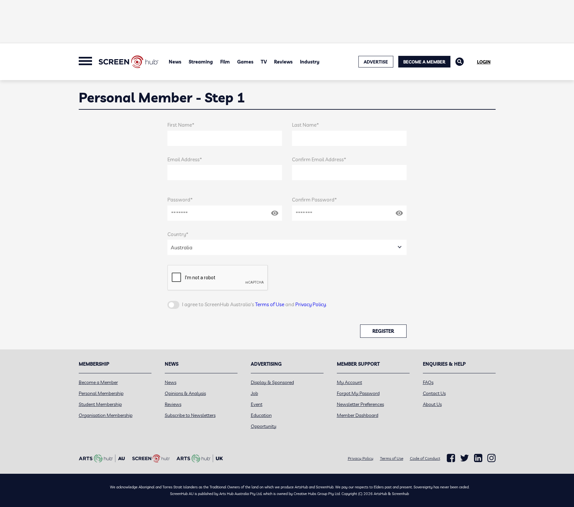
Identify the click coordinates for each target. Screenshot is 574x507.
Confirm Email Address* (319, 159)
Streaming (201, 62)
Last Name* (305, 125)
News (175, 62)
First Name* (180, 125)
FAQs (428, 382)
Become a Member (424, 61)
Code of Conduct (425, 458)
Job (254, 393)
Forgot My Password (358, 393)
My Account (349, 382)
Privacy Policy (310, 304)
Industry (310, 62)
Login (484, 61)
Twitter (464, 457)
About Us (432, 404)
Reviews (283, 62)
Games (245, 62)
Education (261, 415)
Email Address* (184, 159)
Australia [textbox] (181, 247)
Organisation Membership (106, 415)
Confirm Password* (314, 199)
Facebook (451, 458)
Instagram (491, 458)
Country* (177, 234)
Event (256, 404)
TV (264, 62)
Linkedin (478, 458)
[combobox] (287, 247)
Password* (180, 199)
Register (383, 331)
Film (225, 62)
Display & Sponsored (272, 382)
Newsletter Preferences (360, 404)
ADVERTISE (376, 61)
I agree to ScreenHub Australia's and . (254, 304)
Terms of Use (269, 304)
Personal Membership (101, 393)
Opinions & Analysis (185, 393)
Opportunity (263, 426)
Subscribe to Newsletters (190, 415)
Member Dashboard (357, 415)
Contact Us (434, 393)
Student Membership (100, 404)
